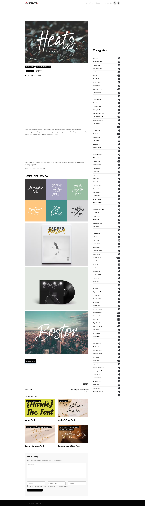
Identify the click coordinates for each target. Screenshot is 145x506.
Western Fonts (97, 388)
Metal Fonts (96, 254)
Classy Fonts (63, 427)
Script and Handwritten (43, 66)
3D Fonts (95, 58)
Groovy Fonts (97, 199)
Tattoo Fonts (97, 343)
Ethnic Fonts (96, 151)
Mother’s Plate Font (66, 420)
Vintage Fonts (97, 381)
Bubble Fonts (97, 85)
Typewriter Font (97, 364)
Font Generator (107, 3)
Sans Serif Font (97, 312)
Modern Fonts (74, 427)
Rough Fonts (96, 305)
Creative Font (97, 123)
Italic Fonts (96, 219)
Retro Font (96, 302)
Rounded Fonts (97, 309)
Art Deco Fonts (97, 68)
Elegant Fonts (31, 427)
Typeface (96, 360)
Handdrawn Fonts (98, 206)
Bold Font (95, 75)
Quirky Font (96, 295)
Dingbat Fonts (97, 130)
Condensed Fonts (98, 116)
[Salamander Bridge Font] (73, 434)
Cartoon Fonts (97, 92)
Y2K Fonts (96, 395)
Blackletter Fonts (98, 72)
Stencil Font (96, 336)
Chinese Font (97, 99)
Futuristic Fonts (97, 182)
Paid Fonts (96, 278)
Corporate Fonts (98, 120)
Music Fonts (96, 268)
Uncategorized (97, 371)
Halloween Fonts (98, 202)
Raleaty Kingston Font (34, 446)
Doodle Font (96, 137)
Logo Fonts (96, 240)
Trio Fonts (96, 357)
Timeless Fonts (97, 353)
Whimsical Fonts (98, 391)
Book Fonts (96, 79)
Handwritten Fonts (98, 209)
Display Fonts (97, 134)
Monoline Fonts (97, 261)
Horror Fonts (96, 216)
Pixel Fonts (96, 281)
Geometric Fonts (98, 189)
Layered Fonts (97, 233)
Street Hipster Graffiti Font (79, 390)
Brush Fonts (29, 66)
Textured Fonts (97, 350)
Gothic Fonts (97, 192)
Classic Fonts (97, 106)
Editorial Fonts (97, 144)
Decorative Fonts (98, 127)
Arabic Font (96, 65)
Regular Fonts (97, 299)
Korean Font (96, 230)
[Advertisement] (72, 9)
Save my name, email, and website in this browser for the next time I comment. (49, 486)
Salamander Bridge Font (68, 446)
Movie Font (96, 264)
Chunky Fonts (97, 103)
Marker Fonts (97, 247)
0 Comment (30, 75)
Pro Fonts (95, 288)
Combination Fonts (98, 113)
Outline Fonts (97, 274)
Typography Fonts (98, 367)
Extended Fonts (97, 158)
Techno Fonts (97, 347)
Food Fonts (96, 171)
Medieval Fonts (97, 250)
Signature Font (97, 323)
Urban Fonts (96, 374)
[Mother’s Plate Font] (73, 408)
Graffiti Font (96, 195)
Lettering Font (97, 237)
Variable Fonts (97, 378)
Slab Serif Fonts (97, 326)
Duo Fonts (96, 140)
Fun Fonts (96, 178)
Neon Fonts (96, 271)
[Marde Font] (40, 408)
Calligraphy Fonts (98, 89)
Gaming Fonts (97, 185)
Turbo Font (28, 390)
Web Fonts (96, 384)
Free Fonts (96, 175)
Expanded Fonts (97, 154)
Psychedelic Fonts (98, 292)
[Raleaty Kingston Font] (40, 434)
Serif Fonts (96, 319)
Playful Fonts (96, 285)
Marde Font (30, 420)
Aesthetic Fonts (97, 61)
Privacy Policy (89, 3)
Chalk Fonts (96, 96)
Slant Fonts (96, 329)
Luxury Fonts (96, 244)
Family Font (96, 161)
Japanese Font (97, 223)
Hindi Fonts (96, 213)
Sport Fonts (96, 333)
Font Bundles (97, 168)
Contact (98, 3)
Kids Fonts (96, 226)
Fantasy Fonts (97, 165)
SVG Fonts (96, 340)
